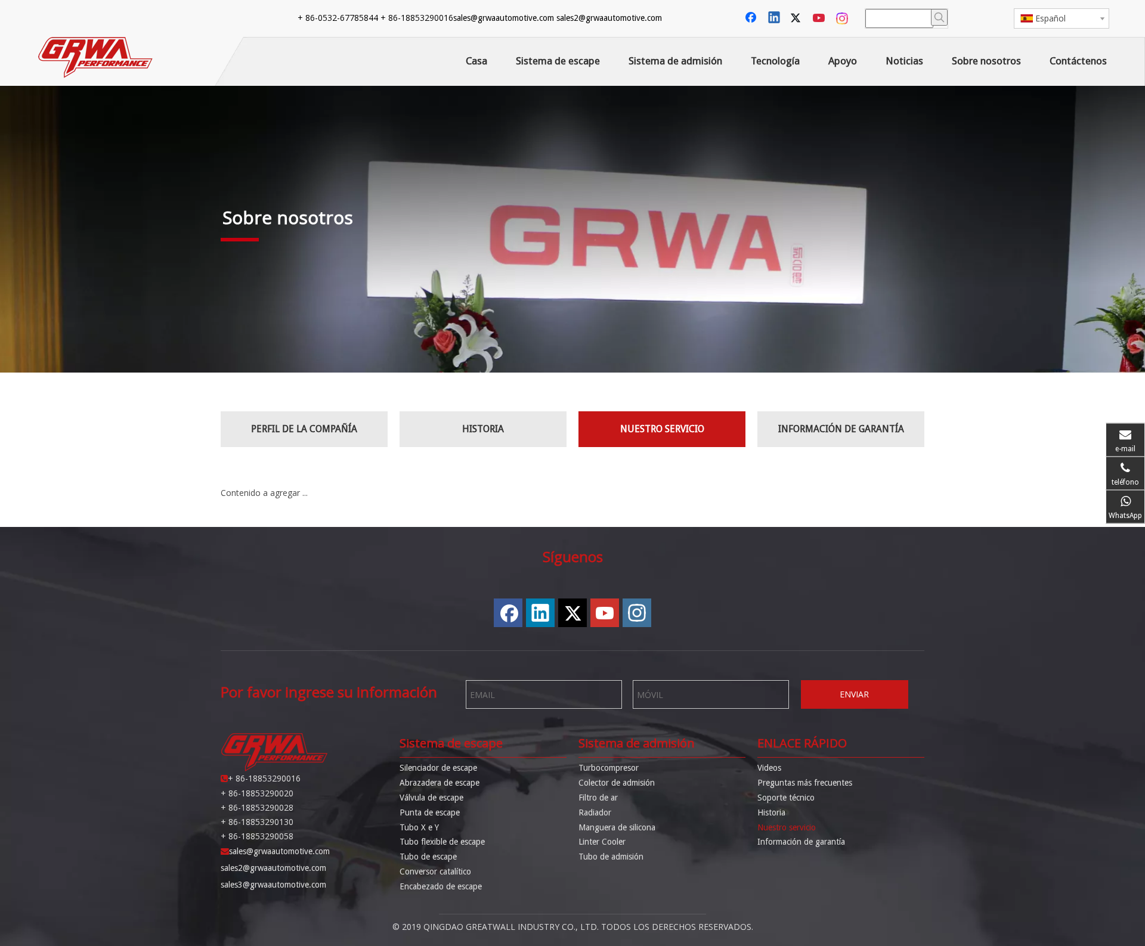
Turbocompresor (608, 768)
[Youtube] (820, 18)
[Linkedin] (774, 18)
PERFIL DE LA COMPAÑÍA (304, 429)
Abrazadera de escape (439, 782)
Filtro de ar (598, 797)
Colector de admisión (616, 782)
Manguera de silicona (616, 827)
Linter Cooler (602, 841)
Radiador (594, 812)
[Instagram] (842, 18)
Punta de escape (430, 812)
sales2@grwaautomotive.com (609, 18)
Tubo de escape (428, 856)
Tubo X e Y (419, 827)
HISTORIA (483, 429)
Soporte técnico (786, 797)
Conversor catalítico (435, 871)
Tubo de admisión (610, 856)
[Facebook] (752, 18)
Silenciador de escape (438, 768)
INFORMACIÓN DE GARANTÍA (841, 429)
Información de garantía (801, 841)
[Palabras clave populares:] (939, 17)
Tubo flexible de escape (442, 841)
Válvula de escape (431, 797)
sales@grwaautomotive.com (503, 18)
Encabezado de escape (441, 886)
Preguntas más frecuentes (804, 782)
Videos (769, 768)
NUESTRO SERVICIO (662, 429)
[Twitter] (797, 18)
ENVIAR (854, 694)
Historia (771, 812)
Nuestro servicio (786, 827)
